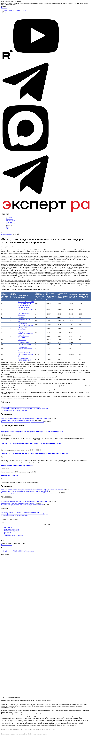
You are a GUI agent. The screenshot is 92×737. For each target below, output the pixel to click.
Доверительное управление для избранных (17, 465)
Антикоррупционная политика (13, 535)
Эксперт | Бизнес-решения (18, 10)
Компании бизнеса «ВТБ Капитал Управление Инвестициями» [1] (26, 303)
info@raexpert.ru (29, 551)
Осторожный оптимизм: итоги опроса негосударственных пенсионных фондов (25, 418)
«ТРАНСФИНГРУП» (25, 344)
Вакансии (7, 534)
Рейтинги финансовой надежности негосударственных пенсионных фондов (24, 408)
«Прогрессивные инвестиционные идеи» (25, 332)
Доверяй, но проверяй (9, 475)
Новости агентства (6, 234)
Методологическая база (11, 529)
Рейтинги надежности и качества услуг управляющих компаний (20, 407)
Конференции (10, 224)
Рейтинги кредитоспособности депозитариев (14, 410)
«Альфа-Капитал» (23, 342)
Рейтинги (9, 217)
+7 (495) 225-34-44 (6, 551)
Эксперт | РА (6, 10)
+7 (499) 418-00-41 (18, 551)
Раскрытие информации (11, 530)
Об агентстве (8, 527)
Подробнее (4, 8)
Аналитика (9, 219)
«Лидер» (21, 317)
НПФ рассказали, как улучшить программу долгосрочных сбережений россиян (32, 431)
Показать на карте (6, 545)
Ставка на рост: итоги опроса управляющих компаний (18, 420)
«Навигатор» (22, 340)
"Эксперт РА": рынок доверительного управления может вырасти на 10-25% (31, 443)
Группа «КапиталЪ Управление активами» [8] (25, 354)
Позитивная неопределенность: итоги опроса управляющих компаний (22, 422)
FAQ (7, 228)
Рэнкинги (9, 222)
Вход (4, 12)
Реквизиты (7, 532)
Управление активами (57, 489)
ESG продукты (10, 220)
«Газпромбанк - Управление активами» (25, 324)
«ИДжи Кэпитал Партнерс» (23, 336)
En (4, 214)
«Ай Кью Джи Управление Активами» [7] (25, 348)
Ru (7, 214)
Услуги (8, 227)
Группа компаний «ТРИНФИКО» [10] (24, 359)
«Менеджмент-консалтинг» (23, 328)
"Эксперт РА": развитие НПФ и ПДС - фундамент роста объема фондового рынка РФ (34, 453)
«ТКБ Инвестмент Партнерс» (24, 314)
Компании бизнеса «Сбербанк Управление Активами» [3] (25, 309)
